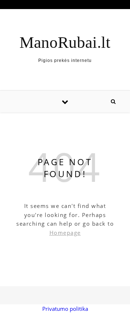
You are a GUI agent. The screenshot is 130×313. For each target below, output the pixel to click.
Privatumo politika (65, 308)
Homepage (65, 232)
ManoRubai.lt (65, 42)
